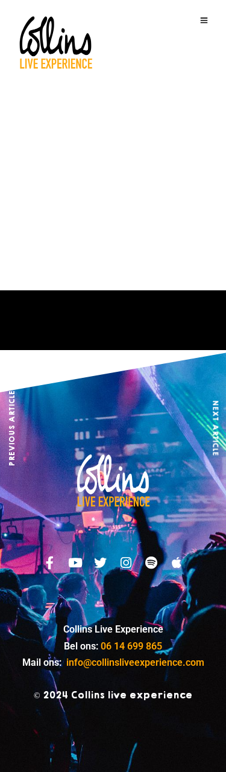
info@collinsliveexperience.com (135, 662)
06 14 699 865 (131, 646)
